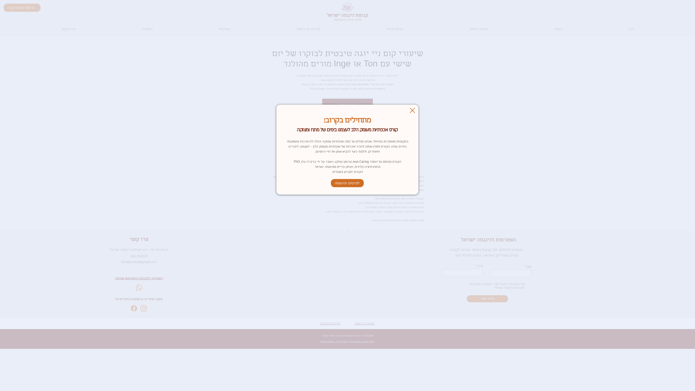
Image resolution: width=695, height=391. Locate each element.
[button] (412, 110)
